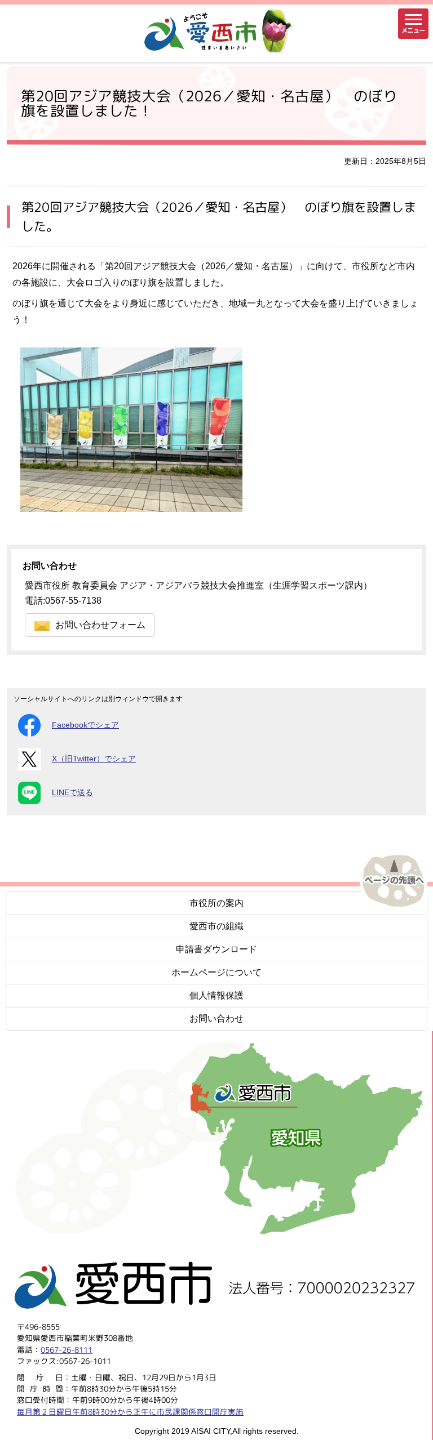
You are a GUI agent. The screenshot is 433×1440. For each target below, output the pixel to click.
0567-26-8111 (66, 1349)
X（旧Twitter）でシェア (94, 759)
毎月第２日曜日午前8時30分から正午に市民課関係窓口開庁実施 (130, 1411)
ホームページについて (216, 972)
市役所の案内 (216, 903)
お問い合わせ (216, 1018)
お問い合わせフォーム (100, 625)
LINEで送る (72, 792)
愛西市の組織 (216, 926)
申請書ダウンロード (216, 949)
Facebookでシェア (85, 725)
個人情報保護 (216, 995)
